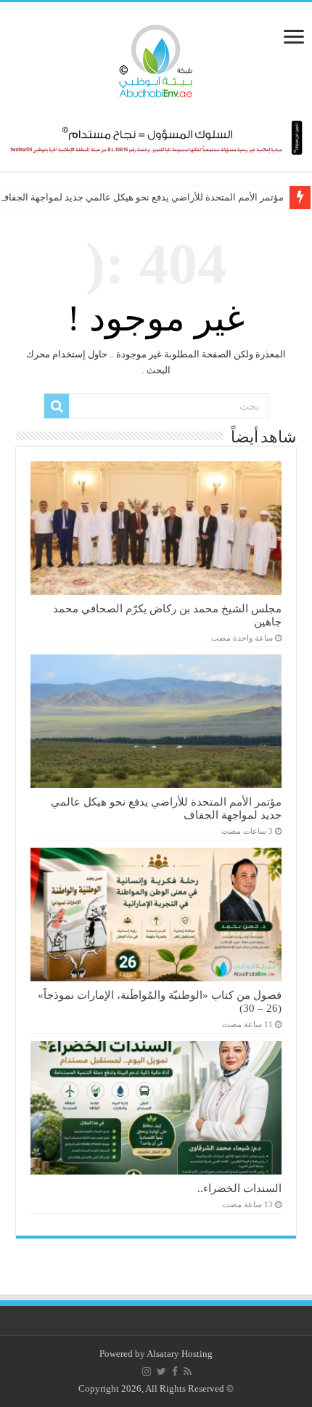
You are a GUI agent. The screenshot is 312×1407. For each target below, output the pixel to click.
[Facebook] (175, 1371)
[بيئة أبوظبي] (156, 57)
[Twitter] (161, 1371)
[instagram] (146, 1371)
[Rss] (187, 1371)
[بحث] (56, 406)
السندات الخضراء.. (239, 1188)
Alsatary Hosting (180, 1353)
